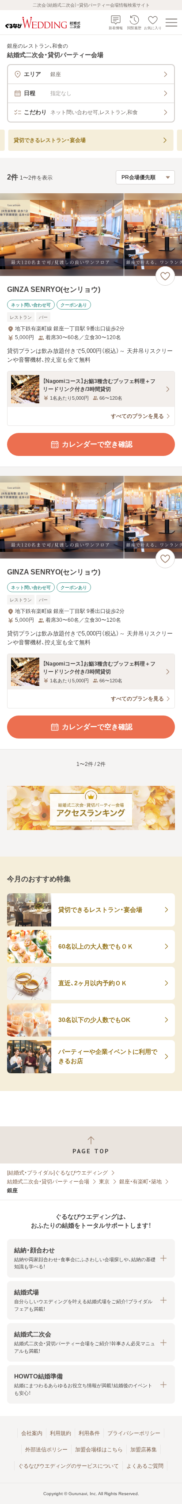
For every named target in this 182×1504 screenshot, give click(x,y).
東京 (104, 1182)
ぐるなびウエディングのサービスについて (68, 1466)
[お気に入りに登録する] (165, 276)
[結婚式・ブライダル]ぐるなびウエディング (57, 1173)
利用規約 (60, 1433)
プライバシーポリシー (133, 1433)
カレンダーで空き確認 (97, 444)
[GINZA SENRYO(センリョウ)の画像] (91, 234)
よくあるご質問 (144, 1466)
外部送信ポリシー (46, 1450)
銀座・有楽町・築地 (140, 1182)
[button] (91, 1258)
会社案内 (31, 1433)
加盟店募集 (143, 1450)
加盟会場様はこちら (99, 1450)
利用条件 (89, 1433)
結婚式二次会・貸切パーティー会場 (48, 1182)
